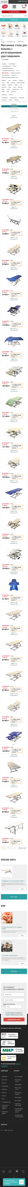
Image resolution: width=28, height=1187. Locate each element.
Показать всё (22, 848)
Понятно (21, 1182)
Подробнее (7, 1183)
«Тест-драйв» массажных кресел (9, 955)
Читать (22, 889)
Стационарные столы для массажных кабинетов (13, 881)
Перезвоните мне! (14, 1019)
